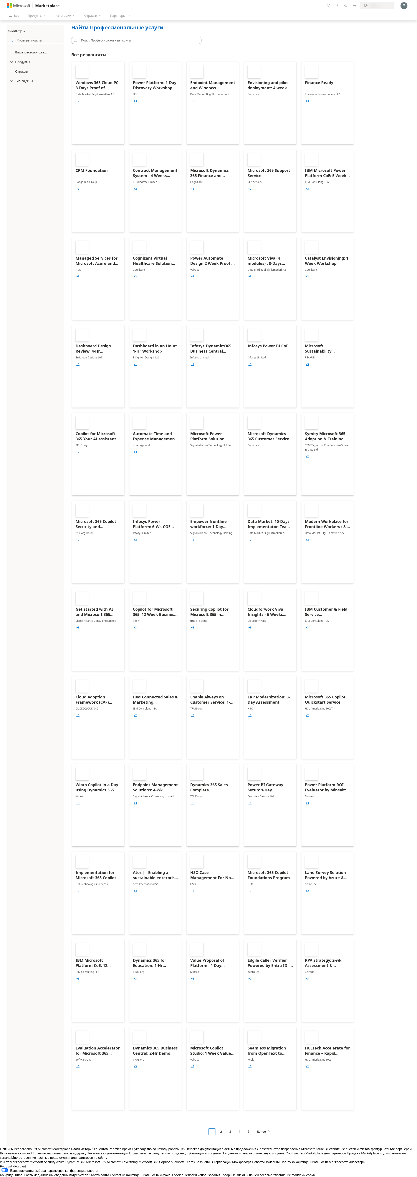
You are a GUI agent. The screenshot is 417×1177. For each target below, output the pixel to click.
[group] (78, 101)
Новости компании (266, 1162)
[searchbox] (40, 40)
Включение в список (15, 1153)
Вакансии (202, 1162)
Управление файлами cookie (294, 1175)
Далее (261, 1131)
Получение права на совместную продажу (253, 1153)
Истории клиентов (94, 1149)
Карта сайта (100, 1175)
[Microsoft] (18, 5)
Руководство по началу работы (155, 1149)
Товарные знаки (233, 1175)
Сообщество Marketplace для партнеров (316, 1153)
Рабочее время (120, 1149)
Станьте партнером (397, 1149)
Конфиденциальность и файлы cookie (154, 1175)
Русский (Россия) (13, 1166)
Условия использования (202, 1175)
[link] (98, 103)
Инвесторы (357, 1162)
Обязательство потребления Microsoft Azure (291, 1149)
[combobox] (138, 40)
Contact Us (117, 1175)
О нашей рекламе (259, 1175)
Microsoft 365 (96, 1162)
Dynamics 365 (75, 1162)
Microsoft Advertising (122, 1162)
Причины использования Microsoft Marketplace (35, 1149)
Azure (60, 1162)
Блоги (75, 1149)
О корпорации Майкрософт (230, 1162)
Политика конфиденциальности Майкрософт (314, 1162)
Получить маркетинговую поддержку (58, 1153)
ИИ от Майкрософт (14, 1162)
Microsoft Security (42, 1162)
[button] (74, 40)
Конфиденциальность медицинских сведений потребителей (45, 1175)
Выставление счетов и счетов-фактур (353, 1149)
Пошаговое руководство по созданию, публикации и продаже (175, 1153)
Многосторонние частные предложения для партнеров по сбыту (59, 1157)
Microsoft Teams (183, 1162)
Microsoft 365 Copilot (154, 1162)
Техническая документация (200, 1149)
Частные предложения (239, 1149)
